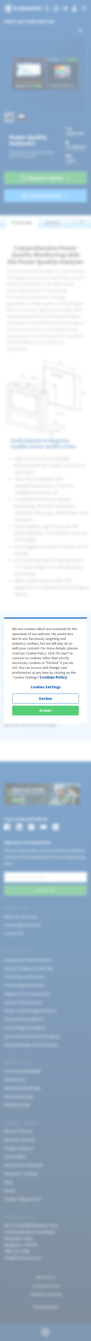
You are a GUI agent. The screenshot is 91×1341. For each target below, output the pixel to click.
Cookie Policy (36, 653)
